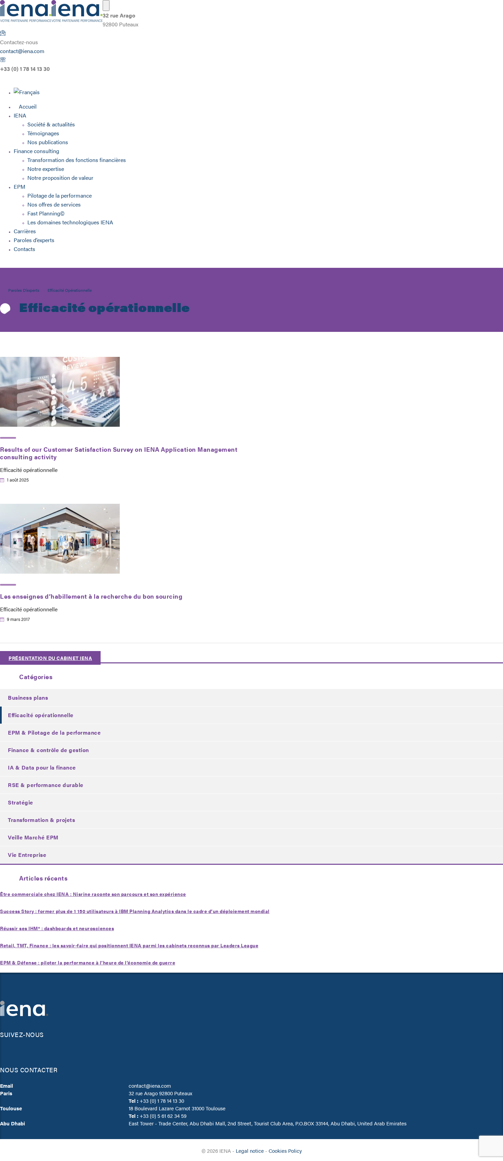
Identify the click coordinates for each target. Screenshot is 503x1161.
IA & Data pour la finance (42, 767)
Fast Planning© (46, 213)
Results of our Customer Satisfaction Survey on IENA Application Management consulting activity (118, 453)
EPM (19, 186)
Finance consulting (36, 151)
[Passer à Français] (27, 92)
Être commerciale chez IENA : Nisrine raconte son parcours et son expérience (93, 893)
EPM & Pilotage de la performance (54, 732)
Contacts (24, 249)
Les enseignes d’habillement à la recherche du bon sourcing (91, 596)
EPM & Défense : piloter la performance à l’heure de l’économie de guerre (87, 962)
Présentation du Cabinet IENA (50, 657)
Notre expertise (45, 169)
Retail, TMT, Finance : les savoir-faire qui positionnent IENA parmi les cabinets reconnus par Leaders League (129, 945)
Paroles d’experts (34, 240)
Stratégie (20, 802)
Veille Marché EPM (33, 837)
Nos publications (47, 142)
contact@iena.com (22, 51)
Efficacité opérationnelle (41, 715)
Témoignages (43, 133)
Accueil (28, 106)
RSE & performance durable (45, 785)
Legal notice (250, 1150)
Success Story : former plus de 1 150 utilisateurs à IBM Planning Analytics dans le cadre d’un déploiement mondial (135, 911)
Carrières (25, 231)
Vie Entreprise (27, 855)
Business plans (28, 697)
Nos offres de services (54, 204)
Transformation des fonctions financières (76, 160)
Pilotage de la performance (59, 195)
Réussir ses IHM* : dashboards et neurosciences (57, 928)
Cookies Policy (285, 1150)
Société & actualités (51, 124)
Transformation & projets (41, 820)
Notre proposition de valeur (60, 178)
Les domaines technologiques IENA (70, 222)
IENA (20, 115)
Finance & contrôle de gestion (48, 750)
